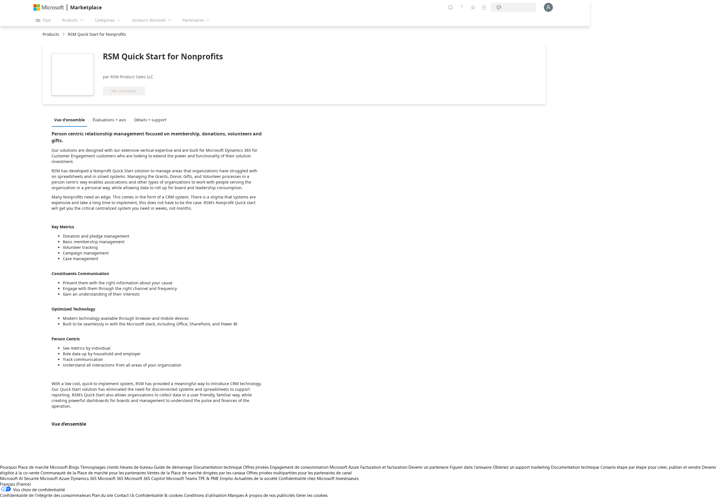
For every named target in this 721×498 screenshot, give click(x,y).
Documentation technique (217, 467)
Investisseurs (347, 478)
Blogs (74, 467)
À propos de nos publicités (270, 495)
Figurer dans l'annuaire (471, 467)
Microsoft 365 (110, 478)
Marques (236, 495)
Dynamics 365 (84, 478)
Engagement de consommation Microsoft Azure (315, 467)
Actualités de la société (255, 478)
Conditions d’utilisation (205, 495)
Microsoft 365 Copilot (144, 478)
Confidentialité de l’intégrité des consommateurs (45, 495)
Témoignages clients (99, 467)
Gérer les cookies (312, 495)
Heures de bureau (136, 467)
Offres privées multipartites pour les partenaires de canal (299, 472)
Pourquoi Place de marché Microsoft (34, 467)
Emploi (226, 478)
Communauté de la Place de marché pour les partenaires (93, 472)
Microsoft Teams (181, 478)
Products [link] (51, 34)
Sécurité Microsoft (41, 478)
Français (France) (15, 484)
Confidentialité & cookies (159, 495)
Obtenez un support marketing (521, 467)
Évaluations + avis (109, 119)
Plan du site (102, 495)
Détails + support (150, 119)
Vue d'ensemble (69, 119)
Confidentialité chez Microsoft (307, 478)
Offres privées (256, 467)
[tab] (71, 119)
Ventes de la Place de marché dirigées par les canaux (196, 472)
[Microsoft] (49, 7)
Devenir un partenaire (428, 467)
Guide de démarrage (173, 467)
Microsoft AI (11, 478)
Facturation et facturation (383, 467)
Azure (64, 478)
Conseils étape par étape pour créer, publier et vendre (650, 467)
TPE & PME (208, 478)
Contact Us (124, 495)
